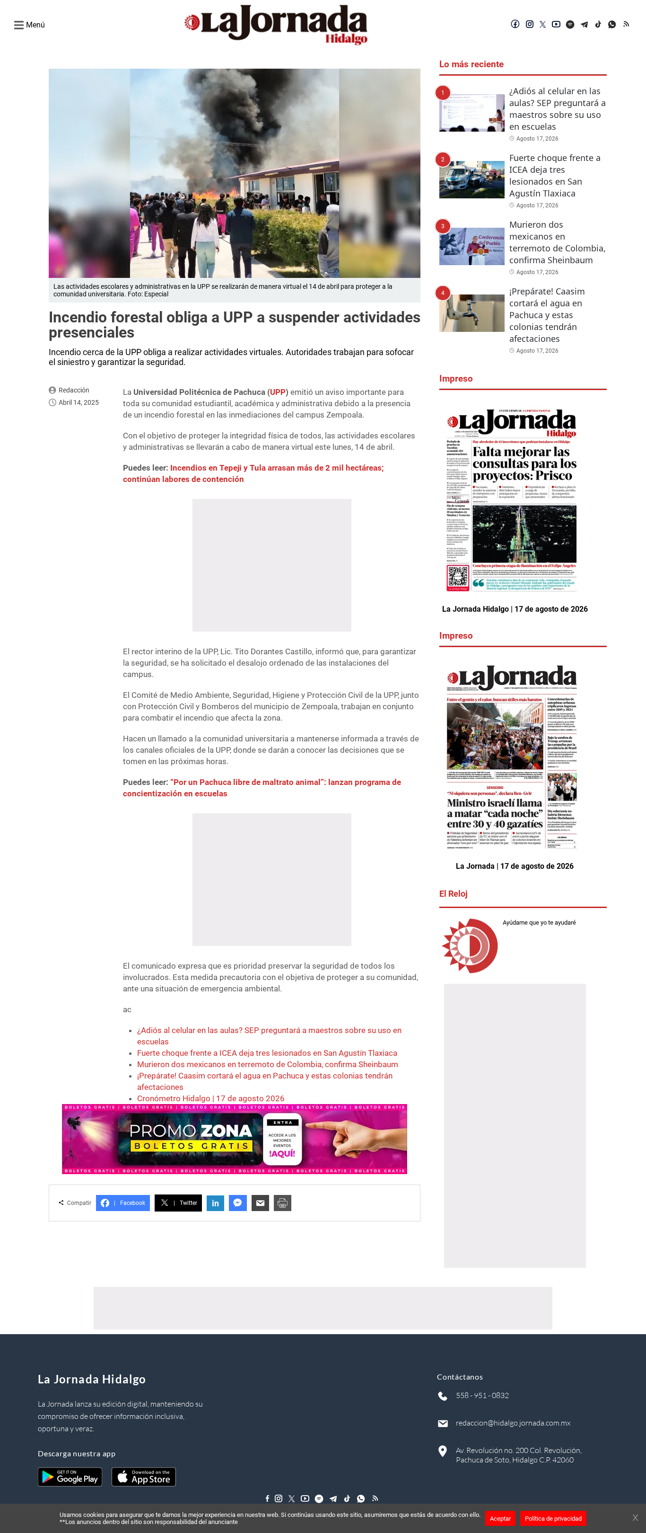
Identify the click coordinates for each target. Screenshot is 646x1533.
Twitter (185, 1203)
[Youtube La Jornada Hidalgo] (556, 25)
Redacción (74, 390)
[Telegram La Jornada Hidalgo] (584, 25)
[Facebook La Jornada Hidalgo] (515, 25)
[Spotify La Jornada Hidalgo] (570, 25)
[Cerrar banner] (635, 1518)
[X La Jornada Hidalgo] (543, 25)
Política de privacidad (553, 1518)
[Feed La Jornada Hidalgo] (627, 25)
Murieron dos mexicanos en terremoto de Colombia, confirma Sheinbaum (267, 1064)
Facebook (129, 1203)
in (215, 1203)
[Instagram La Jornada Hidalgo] (529, 25)
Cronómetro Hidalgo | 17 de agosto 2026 (211, 1098)
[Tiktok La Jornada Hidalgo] (598, 25)
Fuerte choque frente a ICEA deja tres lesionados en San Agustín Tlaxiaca (267, 1053)
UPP (278, 392)
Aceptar (500, 1518)
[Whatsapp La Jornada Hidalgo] (613, 25)
